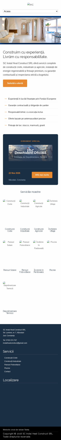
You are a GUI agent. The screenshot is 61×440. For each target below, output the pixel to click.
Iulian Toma (24, 430)
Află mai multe (42, 175)
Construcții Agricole (39, 230)
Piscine (53, 270)
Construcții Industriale (25, 230)
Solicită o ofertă (15, 83)
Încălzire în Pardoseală (39, 271)
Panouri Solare (9, 270)
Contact (7, 372)
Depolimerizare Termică (10, 312)
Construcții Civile (9, 230)
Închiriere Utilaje (52, 230)
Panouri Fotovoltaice (24, 271)
